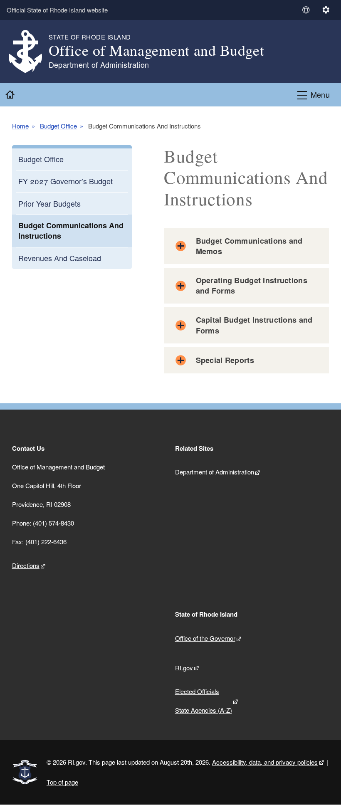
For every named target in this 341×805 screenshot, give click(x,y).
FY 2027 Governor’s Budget (65, 180)
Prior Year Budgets (49, 203)
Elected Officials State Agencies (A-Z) (203, 700)
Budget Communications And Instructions (71, 230)
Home (20, 126)
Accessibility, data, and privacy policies (265, 762)
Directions (26, 565)
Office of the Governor (205, 638)
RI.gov (184, 667)
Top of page (62, 782)
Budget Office (58, 126)
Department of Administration (214, 471)
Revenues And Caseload (59, 257)
